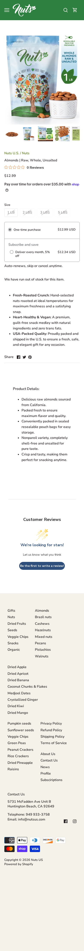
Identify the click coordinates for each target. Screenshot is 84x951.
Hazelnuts (43, 630)
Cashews (42, 623)
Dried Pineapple (20, 762)
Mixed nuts (43, 636)
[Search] (65, 10)
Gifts (11, 610)
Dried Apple (17, 667)
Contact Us (49, 760)
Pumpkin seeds (19, 723)
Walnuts (41, 656)
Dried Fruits (17, 623)
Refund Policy (51, 730)
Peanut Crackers (20, 749)
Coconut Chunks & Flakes (27, 686)
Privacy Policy (51, 723)
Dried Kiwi (16, 706)
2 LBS (27, 212)
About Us (47, 754)
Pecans (40, 643)
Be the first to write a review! (42, 566)
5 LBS (62, 212)
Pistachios (43, 649)
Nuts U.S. (11, 153)
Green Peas (17, 743)
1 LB (11, 212)
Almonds (42, 610)
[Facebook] (65, 821)
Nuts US (37, 860)
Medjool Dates (19, 693)
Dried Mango (18, 712)
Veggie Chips (18, 636)
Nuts (26, 153)
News (45, 767)
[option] (11, 133)
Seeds (12, 630)
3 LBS (45, 212)
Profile (45, 773)
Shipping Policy (52, 736)
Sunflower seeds (21, 730)
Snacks (13, 643)
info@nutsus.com (31, 819)
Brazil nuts (43, 617)
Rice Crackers (18, 756)
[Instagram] (74, 821)
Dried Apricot (18, 673)
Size (7, 205)
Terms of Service (53, 743)
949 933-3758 (38, 814)
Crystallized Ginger (23, 699)
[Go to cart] (75, 10)
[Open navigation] (6, 10)
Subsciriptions (51, 780)
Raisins (13, 769)
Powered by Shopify (18, 864)
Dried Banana (18, 680)
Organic (14, 649)
